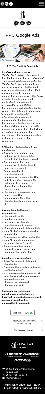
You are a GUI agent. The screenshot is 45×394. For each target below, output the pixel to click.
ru (6, 4)
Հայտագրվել (20, 312)
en (11, 4)
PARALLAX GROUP (17, 385)
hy (2, 4)
